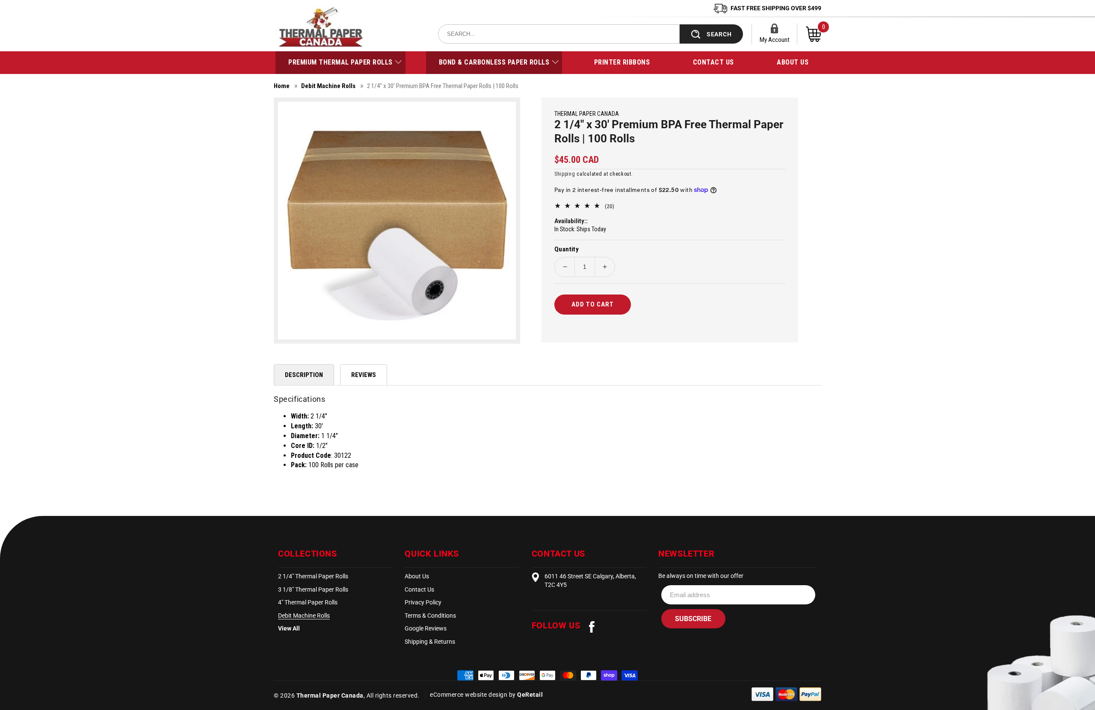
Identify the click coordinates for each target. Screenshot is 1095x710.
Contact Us (419, 589)
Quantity (566, 249)
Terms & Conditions (430, 615)
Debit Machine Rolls (328, 86)
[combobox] (559, 34)
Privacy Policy (423, 602)
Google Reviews (426, 628)
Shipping (564, 174)
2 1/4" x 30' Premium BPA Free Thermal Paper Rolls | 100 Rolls (442, 86)
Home (282, 86)
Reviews (363, 375)
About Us (417, 576)
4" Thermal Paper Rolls (307, 602)
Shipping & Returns (430, 641)
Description (304, 375)
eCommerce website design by (473, 694)
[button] (340, 62)
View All (289, 628)
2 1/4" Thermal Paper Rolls (313, 576)
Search (719, 34)
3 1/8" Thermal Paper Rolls (313, 589)
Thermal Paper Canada (330, 695)
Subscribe (693, 619)
